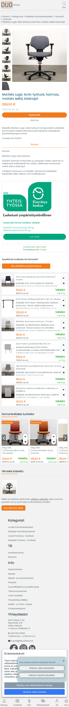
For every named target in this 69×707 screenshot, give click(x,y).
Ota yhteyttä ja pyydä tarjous (26, 266)
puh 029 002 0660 (13, 508)
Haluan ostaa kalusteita (41, 668)
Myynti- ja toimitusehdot (20, 578)
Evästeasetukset (16, 608)
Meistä (11, 573)
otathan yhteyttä (39, 499)
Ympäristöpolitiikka (18, 599)
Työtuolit (59, 16)
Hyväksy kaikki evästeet (34, 692)
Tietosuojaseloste (17, 591)
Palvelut (12, 582)
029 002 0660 (17, 633)
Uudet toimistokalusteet (20, 527)
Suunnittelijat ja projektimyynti (23, 586)
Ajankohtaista (15, 569)
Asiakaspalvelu (16, 552)
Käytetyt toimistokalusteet (39, 16)
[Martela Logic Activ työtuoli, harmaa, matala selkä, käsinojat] (9, 494)
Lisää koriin (34, 114)
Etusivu (6, 16)
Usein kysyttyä (15, 595)
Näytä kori (34, 120)
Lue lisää (34, 236)
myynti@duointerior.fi (22, 640)
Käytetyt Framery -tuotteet (22, 540)
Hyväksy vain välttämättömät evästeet (34, 685)
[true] (63, 283)
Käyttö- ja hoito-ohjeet (20, 604)
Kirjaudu (12, 556)
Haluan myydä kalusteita (42, 675)
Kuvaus (34, 144)
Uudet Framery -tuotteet (21, 535)
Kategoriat (17, 16)
